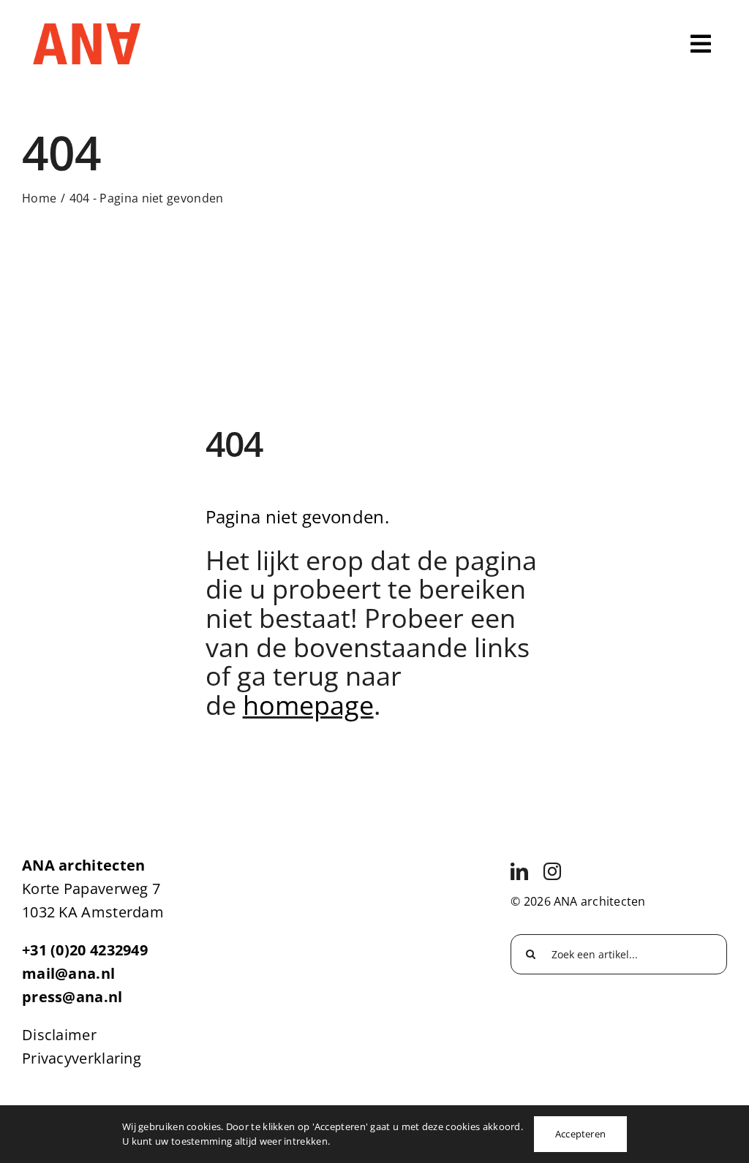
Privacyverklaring (81, 1058)
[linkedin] (519, 871)
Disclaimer (59, 1035)
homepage (308, 705)
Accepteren (580, 1133)
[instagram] (552, 871)
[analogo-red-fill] (86, 30)
